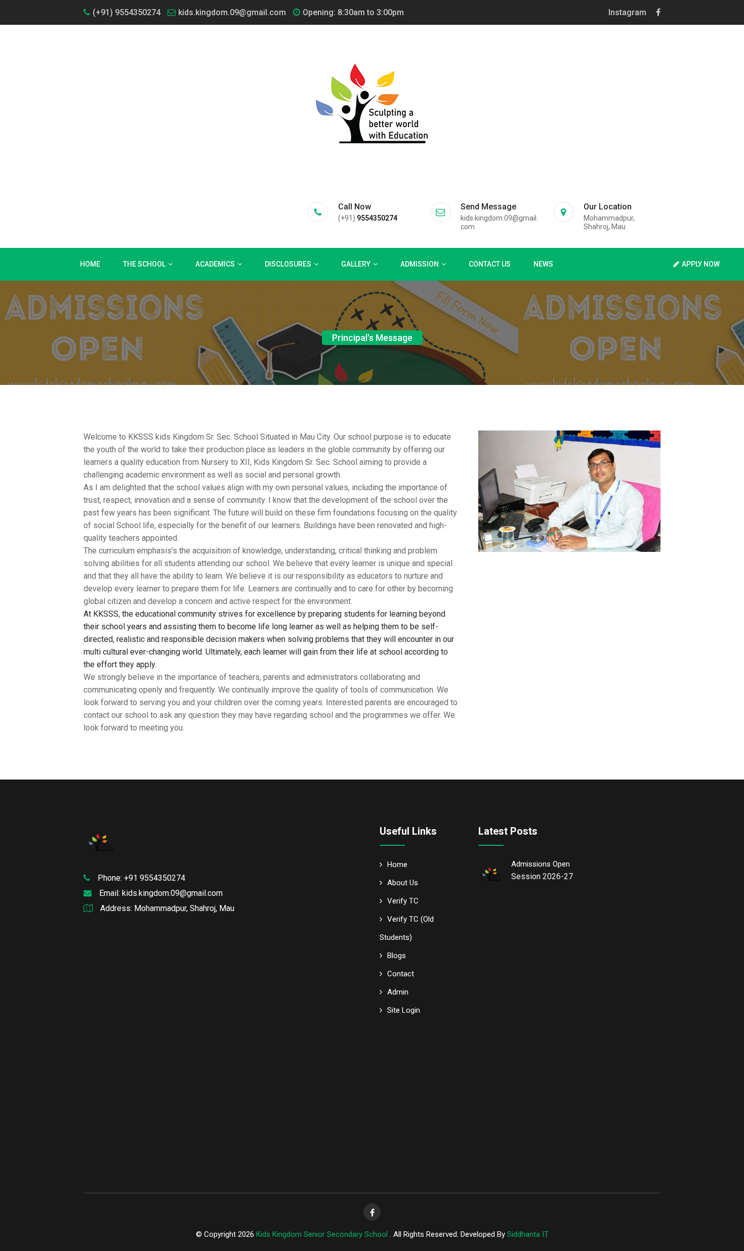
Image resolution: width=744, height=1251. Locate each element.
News (543, 264)
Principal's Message (372, 337)
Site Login (403, 1010)
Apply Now (701, 264)
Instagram (627, 12)
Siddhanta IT (528, 1234)
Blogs (396, 955)
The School (144, 264)
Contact (400, 973)
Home (90, 264)
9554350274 (377, 218)
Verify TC (403, 900)
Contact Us (490, 264)
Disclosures (288, 264)
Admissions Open (540, 864)
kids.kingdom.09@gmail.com (232, 12)
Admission (419, 264)
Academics (215, 264)
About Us (402, 882)
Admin (397, 992)
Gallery (355, 264)
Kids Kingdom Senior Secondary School (323, 1234)
